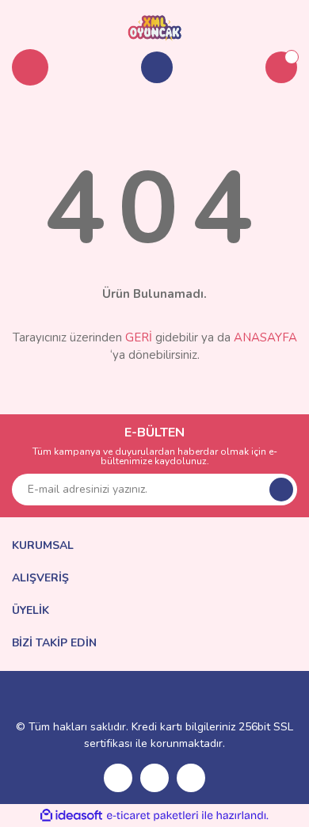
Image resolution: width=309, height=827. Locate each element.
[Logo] (155, 27)
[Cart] (281, 67)
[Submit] (281, 489)
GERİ (138, 337)
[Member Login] (157, 67)
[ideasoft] (71, 815)
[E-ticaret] (152, 815)
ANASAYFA (265, 337)
